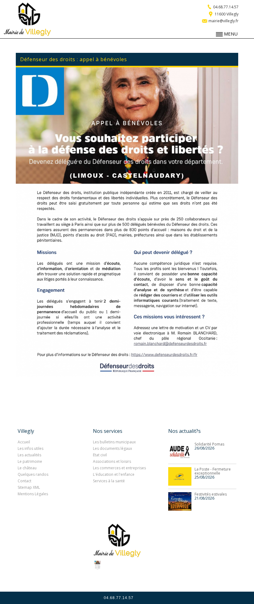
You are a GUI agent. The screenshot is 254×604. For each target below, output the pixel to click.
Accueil (24, 442)
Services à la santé (109, 481)
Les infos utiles (30, 448)
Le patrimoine (30, 461)
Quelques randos (33, 474)
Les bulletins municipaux (114, 442)
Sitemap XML (29, 487)
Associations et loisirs (112, 461)
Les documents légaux (112, 448)
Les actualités (29, 455)
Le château (27, 468)
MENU (230, 34)
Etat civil (100, 455)
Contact (24, 481)
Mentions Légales (33, 493)
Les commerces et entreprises (119, 468)
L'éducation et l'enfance (113, 474)
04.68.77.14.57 (225, 7)
